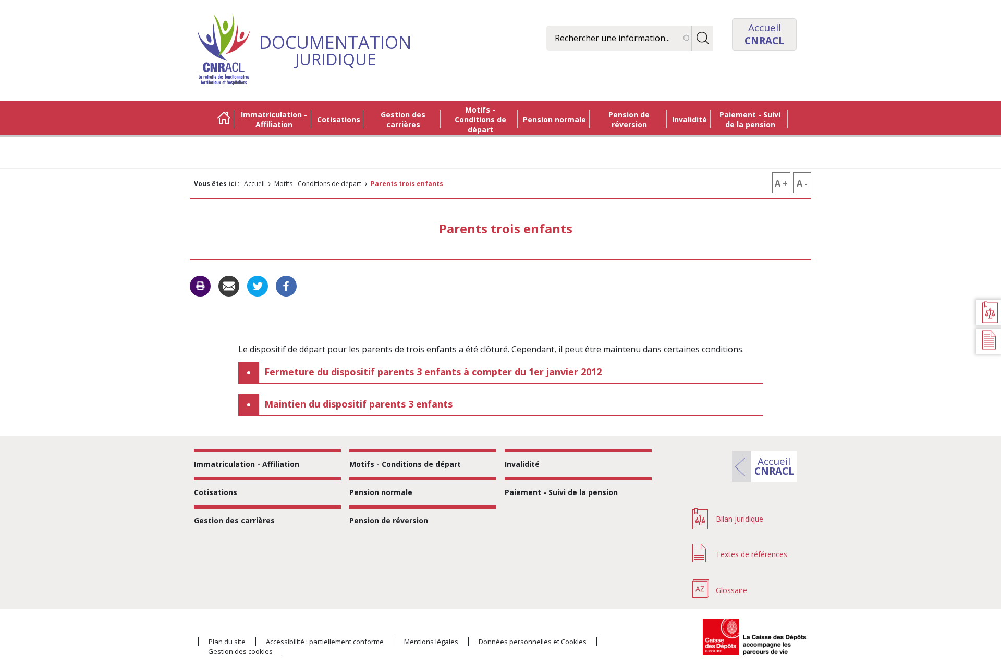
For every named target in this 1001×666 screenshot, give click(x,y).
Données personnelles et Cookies (533, 641)
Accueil (223, 119)
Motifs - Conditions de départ (480, 119)
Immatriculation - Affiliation (274, 119)
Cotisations (338, 120)
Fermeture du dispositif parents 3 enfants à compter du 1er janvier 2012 (433, 371)
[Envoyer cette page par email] (228, 285)
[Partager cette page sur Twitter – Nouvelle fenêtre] (257, 285)
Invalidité (689, 120)
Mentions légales (431, 641)
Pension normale (554, 120)
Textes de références (751, 554)
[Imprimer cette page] (200, 286)
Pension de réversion (629, 119)
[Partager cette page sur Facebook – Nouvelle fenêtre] (286, 285)
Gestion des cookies (240, 651)
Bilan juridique (739, 519)
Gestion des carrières (403, 119)
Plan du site (227, 641)
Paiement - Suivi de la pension (749, 119)
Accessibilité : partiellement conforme (325, 641)
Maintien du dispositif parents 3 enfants (358, 404)
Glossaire (731, 590)
